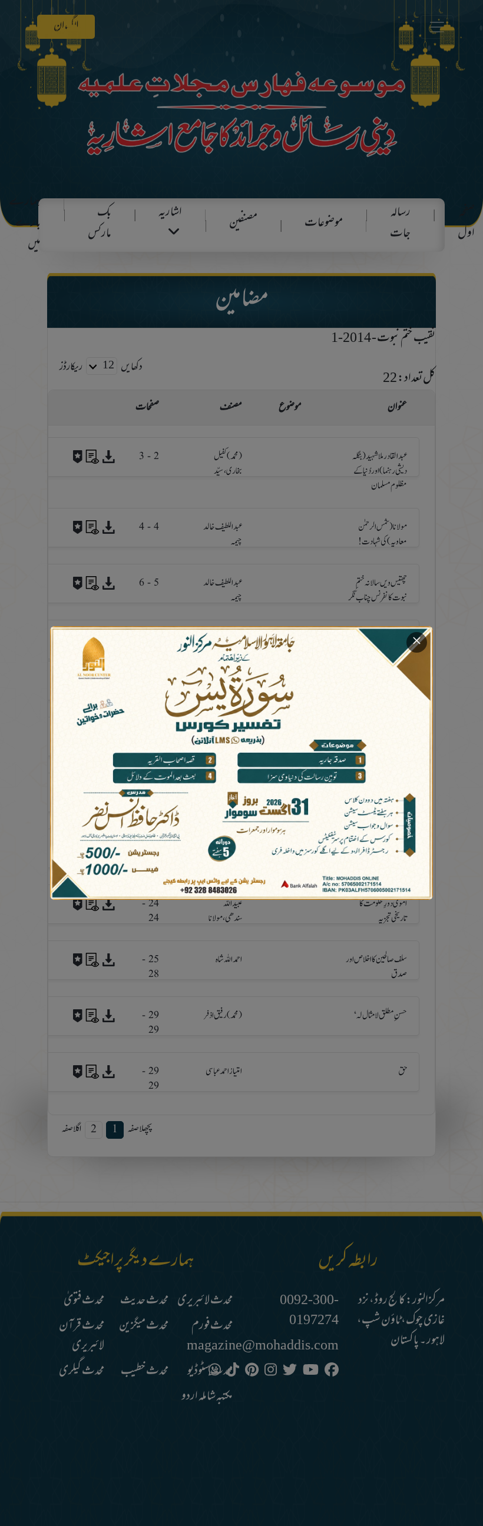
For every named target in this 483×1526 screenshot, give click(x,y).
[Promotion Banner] (241, 762)
